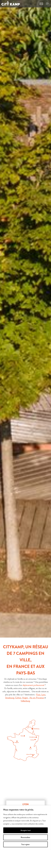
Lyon (43, 694)
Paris (38, 694)
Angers (25, 697)
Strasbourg (9, 697)
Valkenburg (25, 700)
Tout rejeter (25, 844)
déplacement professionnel (33, 685)
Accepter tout (26, 830)
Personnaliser (25, 837)
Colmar (18, 697)
